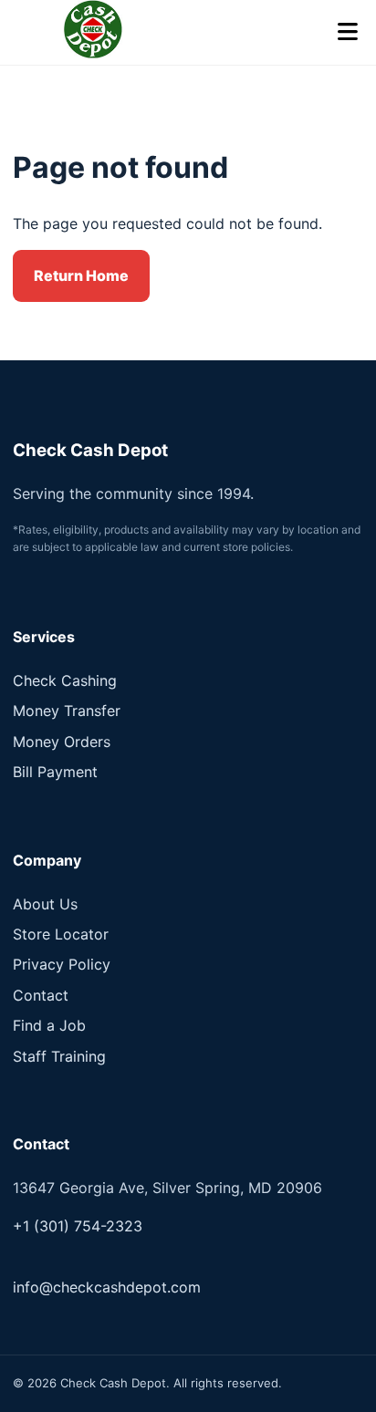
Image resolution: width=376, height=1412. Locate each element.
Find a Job (49, 1025)
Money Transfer (66, 710)
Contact (40, 995)
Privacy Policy (61, 964)
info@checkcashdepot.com (107, 1287)
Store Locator (61, 934)
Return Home (81, 275)
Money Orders (61, 741)
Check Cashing (65, 680)
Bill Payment (55, 772)
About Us (45, 904)
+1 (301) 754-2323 (77, 1226)
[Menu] (347, 32)
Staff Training (59, 1056)
